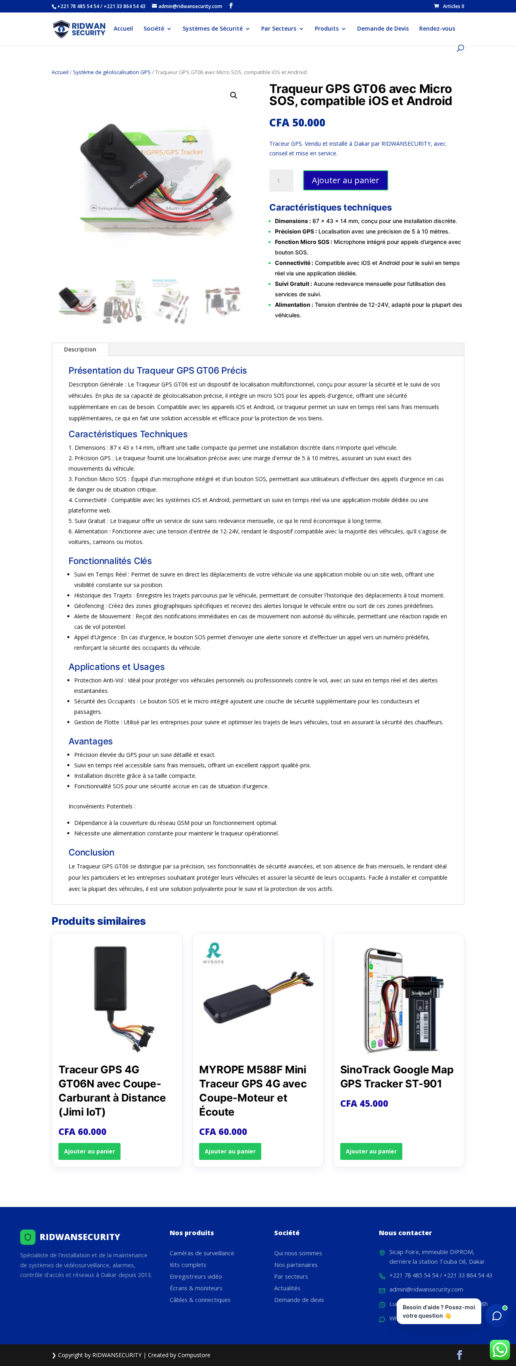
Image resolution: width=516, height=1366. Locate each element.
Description (80, 349)
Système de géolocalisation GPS (112, 72)
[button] (234, 95)
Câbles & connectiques (200, 1300)
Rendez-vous (437, 29)
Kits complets (188, 1265)
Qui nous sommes (298, 1253)
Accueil (123, 29)
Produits (327, 29)
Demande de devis (299, 1300)
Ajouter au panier (345, 180)
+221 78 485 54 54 (413, 1275)
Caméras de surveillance (202, 1253)
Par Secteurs (278, 29)
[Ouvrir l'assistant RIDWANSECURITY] (497, 1315)
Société (154, 29)
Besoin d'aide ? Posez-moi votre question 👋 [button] (439, 1311)
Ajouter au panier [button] (89, 1151)
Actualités (287, 1288)
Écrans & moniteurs (196, 1288)
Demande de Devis (383, 29)
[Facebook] (231, 6)
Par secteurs (291, 1276)
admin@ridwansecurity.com (426, 1289)
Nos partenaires (296, 1265)
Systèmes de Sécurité (213, 29)
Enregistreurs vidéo (196, 1276)
